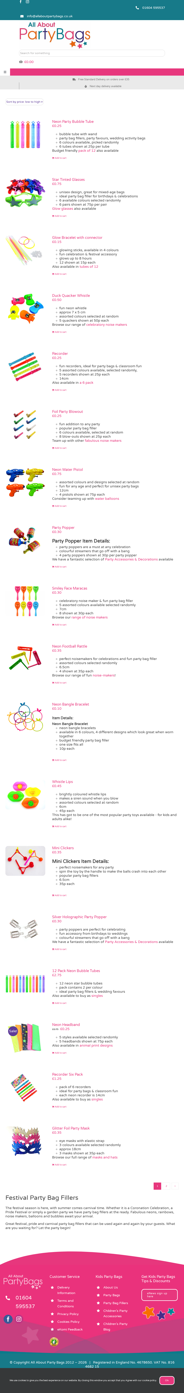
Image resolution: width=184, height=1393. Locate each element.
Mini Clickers (63, 848)
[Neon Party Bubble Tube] (25, 134)
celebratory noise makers (106, 325)
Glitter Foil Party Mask (71, 1128)
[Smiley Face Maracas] (25, 601)
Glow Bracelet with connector (77, 238)
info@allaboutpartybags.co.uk (50, 16)
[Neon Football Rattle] (25, 659)
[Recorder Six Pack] (25, 1087)
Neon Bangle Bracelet (70, 704)
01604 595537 (153, 8)
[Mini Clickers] (25, 861)
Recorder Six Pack (67, 1074)
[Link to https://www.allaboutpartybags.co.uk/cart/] (21, 61)
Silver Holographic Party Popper (79, 917)
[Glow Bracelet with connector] (25, 251)
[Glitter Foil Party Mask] (25, 1141)
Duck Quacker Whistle (71, 296)
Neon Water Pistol (67, 470)
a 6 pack (86, 383)
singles (97, 996)
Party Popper (63, 528)
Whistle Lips (62, 782)
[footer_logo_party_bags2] (23, 1276)
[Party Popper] (25, 541)
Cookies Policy (68, 1322)
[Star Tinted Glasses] (25, 193)
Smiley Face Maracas (69, 588)
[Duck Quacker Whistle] (25, 309)
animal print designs (96, 1045)
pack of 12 (87, 151)
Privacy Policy (68, 1314)
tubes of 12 (89, 267)
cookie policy (149, 1380)
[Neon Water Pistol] (25, 483)
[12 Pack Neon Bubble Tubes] (25, 984)
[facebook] (20, 1)
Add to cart (60, 158)
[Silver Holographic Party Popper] (25, 930)
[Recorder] (25, 367)
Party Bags (111, 1295)
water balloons (107, 499)
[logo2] (55, 23)
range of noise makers (90, 617)
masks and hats (105, 1157)
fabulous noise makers (103, 441)
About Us (110, 1287)
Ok (167, 1380)
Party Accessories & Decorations (131, 559)
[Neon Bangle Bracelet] (25, 717)
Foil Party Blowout (67, 412)
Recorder (60, 354)
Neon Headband (66, 1025)
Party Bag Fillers (115, 1303)
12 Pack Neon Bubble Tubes (76, 971)
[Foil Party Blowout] (25, 425)
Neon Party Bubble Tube (73, 122)
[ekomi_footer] (54, 1339)
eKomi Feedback (70, 1329)
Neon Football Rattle (69, 646)
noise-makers (104, 675)
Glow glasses (62, 209)
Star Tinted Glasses (68, 180)
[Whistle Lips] (25, 795)
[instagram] (27, 1)
